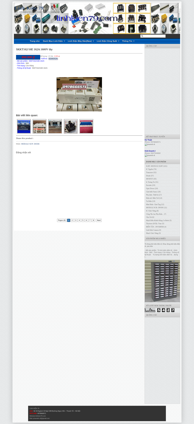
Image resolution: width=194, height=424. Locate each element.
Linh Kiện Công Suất (107, 41)
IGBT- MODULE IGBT (154, 166)
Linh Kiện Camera (152, 230)
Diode (148, 176)
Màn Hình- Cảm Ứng (153, 204)
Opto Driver (150, 188)
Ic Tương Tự (150, 182)
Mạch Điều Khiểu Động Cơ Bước (157, 220)
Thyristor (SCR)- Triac (154, 224)
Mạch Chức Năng (152, 233)
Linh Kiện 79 (29, 8)
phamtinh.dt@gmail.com (41, 418)
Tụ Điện (149, 201)
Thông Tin (127, 41)
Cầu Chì (149, 217)
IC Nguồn (149, 169)
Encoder (149, 185)
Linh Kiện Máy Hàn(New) (80, 41)
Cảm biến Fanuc (151, 192)
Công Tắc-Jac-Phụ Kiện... (155, 214)
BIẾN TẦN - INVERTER (155, 227)
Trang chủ (35, 41)
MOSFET (149, 179)
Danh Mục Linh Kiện (53, 41)
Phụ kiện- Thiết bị (152, 195)
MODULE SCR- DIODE (30, 144)
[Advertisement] (166, 90)
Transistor (149, 173)
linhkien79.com (41, 416)
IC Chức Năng (151, 211)
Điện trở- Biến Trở (152, 198)
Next (99, 220)
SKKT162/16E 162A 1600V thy (34, 49)
